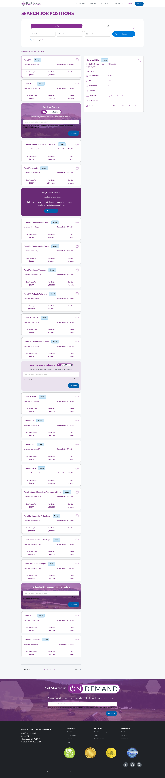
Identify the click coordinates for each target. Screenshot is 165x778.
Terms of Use (58, 771)
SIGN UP (129, 3)
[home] (31, 4)
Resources (124, 735)
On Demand (124, 738)
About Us (69, 732)
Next (77, 670)
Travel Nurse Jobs (126, 732)
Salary (96, 735)
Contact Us (70, 738)
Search (124, 34)
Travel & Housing (99, 738)
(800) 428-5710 (34, 742)
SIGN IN (139, 3)
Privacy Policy (67, 771)
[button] (81, 3)
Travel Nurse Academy (100, 732)
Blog (68, 742)
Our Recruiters (71, 735)
